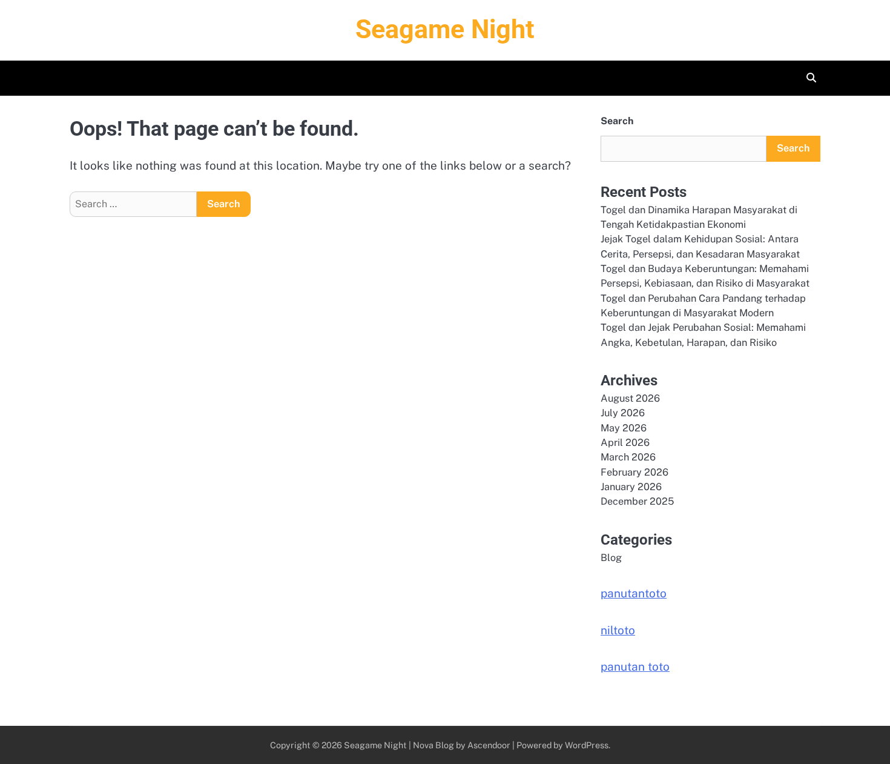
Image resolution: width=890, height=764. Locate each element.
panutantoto (634, 593)
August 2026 (630, 398)
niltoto (618, 630)
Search (617, 121)
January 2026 (631, 487)
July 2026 (623, 413)
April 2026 (625, 442)
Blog (611, 557)
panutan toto (635, 666)
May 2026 (624, 428)
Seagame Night (445, 29)
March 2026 (628, 457)
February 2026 (634, 472)
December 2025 (637, 501)
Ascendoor (488, 745)
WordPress (586, 745)
